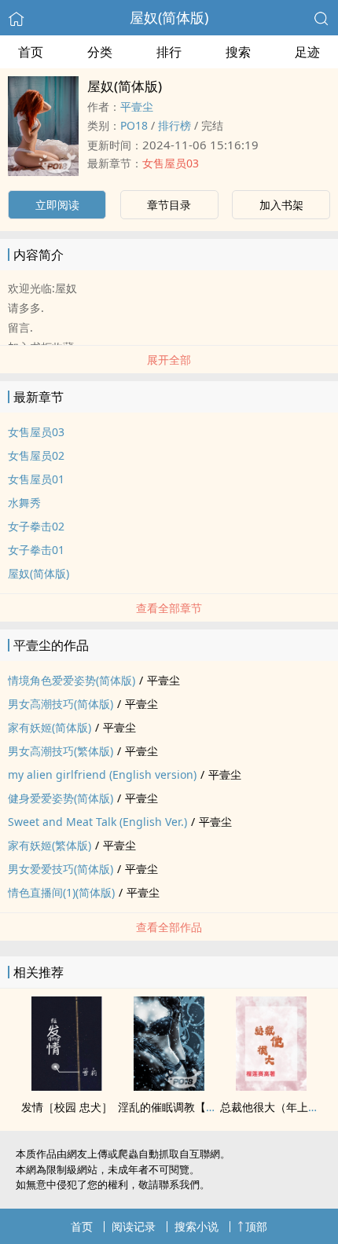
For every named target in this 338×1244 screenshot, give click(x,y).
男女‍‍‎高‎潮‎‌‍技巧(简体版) (60, 703)
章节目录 (169, 204)
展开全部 (169, 359)
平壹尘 (136, 106)
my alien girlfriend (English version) (102, 774)
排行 (169, 52)
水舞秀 (24, 502)
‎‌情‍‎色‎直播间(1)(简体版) (61, 892)
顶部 (256, 1226)
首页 (30, 52)
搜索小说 (197, 1226)
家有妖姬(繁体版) (49, 845)
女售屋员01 (36, 479)
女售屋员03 (170, 163)
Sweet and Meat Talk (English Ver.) (97, 821)
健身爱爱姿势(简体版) (60, 798)
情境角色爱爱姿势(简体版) (71, 680)
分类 (99, 52)
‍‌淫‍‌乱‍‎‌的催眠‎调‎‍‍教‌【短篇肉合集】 (195, 1106)
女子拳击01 (36, 549)
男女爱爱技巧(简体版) (60, 868)
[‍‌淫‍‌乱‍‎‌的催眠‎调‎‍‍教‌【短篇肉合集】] (169, 1086)
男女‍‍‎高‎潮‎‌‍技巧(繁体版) (60, 750)
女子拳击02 (36, 526)
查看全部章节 (169, 607)
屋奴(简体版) (169, 17)
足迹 (307, 52)
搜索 (238, 52)
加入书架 (281, 204)
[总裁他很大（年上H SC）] (271, 1086)
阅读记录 (134, 1226)
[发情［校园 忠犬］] (66, 1086)
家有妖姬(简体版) (49, 727)
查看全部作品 (169, 926)
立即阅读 (57, 204)
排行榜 (174, 125)
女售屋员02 (36, 455)
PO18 (134, 125)
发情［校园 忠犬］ (66, 1106)
